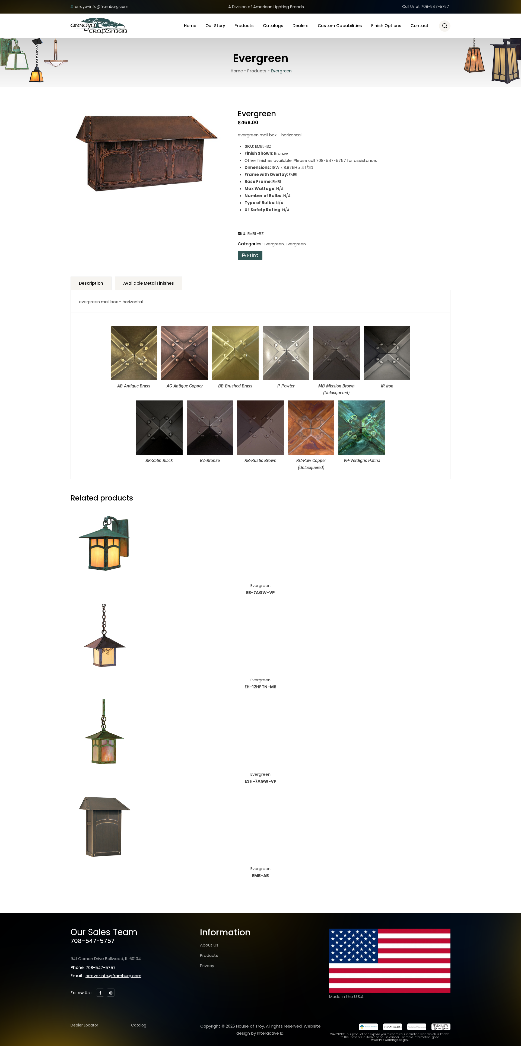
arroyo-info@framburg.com (101, 6)
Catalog (138, 1025)
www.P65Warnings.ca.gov (389, 1040)
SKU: (242, 233)
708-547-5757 (93, 941)
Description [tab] (91, 283)
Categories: (250, 244)
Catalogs (273, 25)
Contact (419, 25)
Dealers (301, 25)
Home (190, 25)
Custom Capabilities (340, 25)
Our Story (215, 25)
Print (252, 255)
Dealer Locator (84, 1025)
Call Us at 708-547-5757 (425, 6)
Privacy (207, 965)
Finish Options (386, 25)
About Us (209, 945)
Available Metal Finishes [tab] (148, 283)
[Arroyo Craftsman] (99, 26)
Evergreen (274, 244)
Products (244, 25)
